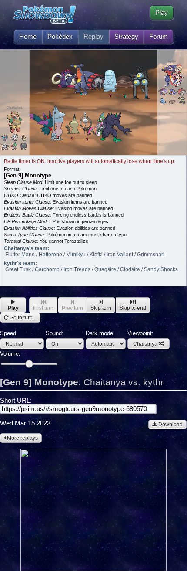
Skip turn (100, 308)
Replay (93, 36)
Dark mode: (100, 333)
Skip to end (133, 308)
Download (170, 424)
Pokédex (60, 36)
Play (161, 12)
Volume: (10, 353)
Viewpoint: (142, 338)
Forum (158, 36)
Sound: (54, 333)
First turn (43, 308)
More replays (22, 438)
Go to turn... (22, 318)
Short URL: (16, 400)
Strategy (126, 36)
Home (28, 36)
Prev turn (72, 308)
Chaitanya (145, 344)
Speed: (9, 333)
